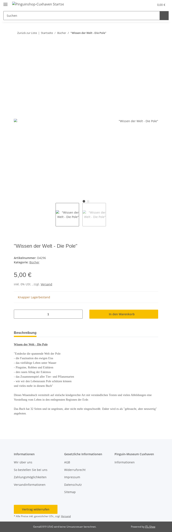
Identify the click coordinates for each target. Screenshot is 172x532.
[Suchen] (164, 15)
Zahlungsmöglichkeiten (30, 477)
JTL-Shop (150, 526)
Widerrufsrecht (75, 470)
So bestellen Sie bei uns (30, 470)
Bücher (34, 262)
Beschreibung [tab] (25, 333)
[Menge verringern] (18, 314)
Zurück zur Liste (27, 33)
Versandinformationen (30, 485)
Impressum (72, 477)
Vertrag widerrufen (35, 509)
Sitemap (70, 492)
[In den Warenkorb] (17, 46)
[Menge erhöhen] (77, 314)
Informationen (125, 462)
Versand (46, 284)
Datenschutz (73, 485)
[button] (142, 4)
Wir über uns (23, 462)
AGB (67, 462)
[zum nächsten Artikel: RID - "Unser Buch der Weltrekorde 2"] (153, 32)
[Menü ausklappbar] (5, 2)
